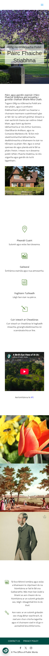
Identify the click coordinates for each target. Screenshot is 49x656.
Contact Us (14, 641)
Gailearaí (24, 266)
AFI (32, 397)
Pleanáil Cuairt (24, 240)
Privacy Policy (30, 641)
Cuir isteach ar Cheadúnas (24, 319)
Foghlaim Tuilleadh (24, 293)
